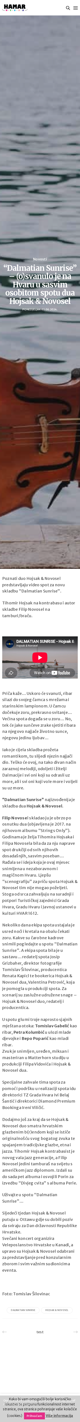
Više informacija (59, 1416)
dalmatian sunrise (23, 1310)
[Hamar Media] (14, 7)
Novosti (40, 259)
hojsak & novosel (56, 1310)
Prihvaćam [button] (34, 1416)
